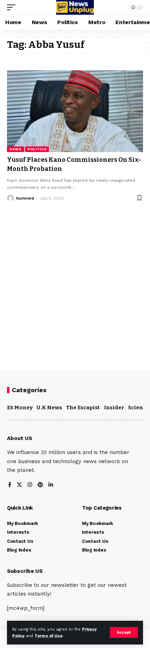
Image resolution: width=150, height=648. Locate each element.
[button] (124, 632)
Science (138, 407)
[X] (19, 485)
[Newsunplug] (74, 7)
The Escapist (83, 407)
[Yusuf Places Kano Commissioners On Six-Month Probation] (75, 111)
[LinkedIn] (50, 485)
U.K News (49, 407)
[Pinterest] (40, 485)
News (15, 149)
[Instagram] (30, 485)
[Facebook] (9, 485)
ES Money (20, 407)
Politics (37, 149)
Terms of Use (48, 636)
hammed (25, 198)
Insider (114, 407)
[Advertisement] (75, 280)
